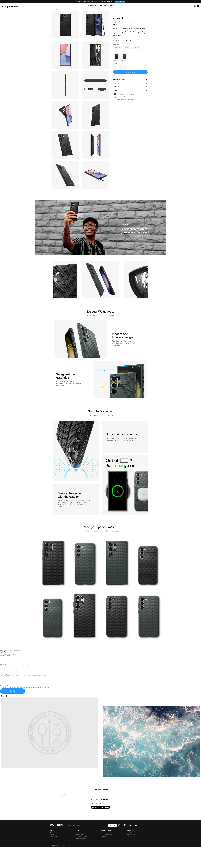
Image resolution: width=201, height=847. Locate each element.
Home (51, 9)
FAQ (128, 836)
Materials (116, 83)
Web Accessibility (131, 834)
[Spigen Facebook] (119, 825)
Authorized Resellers (106, 834)
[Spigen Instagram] (125, 825)
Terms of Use (79, 834)
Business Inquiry (105, 832)
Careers (52, 834)
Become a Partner (120, 1)
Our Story (52, 832)
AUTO (100, 6)
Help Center (130, 832)
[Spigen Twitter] (130, 825)
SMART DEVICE (92, 6)
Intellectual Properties (81, 836)
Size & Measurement (119, 79)
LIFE (105, 6)
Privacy (77, 832)
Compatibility (117, 86)
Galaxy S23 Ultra (117, 47)
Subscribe (112, 825)
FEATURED (111, 6)
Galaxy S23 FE (136, 47)
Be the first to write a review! (100, 807)
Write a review (131, 22)
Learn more (135, 97)
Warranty (103, 836)
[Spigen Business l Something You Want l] (10, 6)
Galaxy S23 (127, 47)
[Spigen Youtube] (136, 825)
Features (116, 90)
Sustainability (53, 836)
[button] (198, 6)
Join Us (12, 691)
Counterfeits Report (81, 838)
